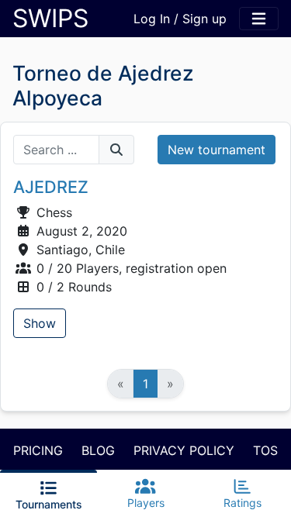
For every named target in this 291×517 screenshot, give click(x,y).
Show (39, 323)
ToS (265, 450)
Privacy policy (183, 450)
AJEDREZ (50, 187)
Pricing (38, 450)
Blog (98, 450)
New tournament (216, 149)
